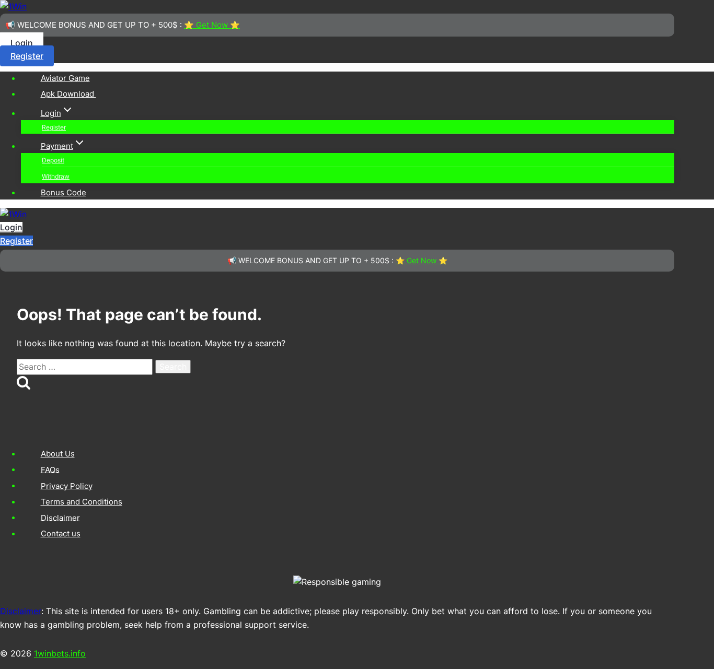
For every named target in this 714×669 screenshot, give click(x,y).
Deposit (53, 160)
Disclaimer (60, 517)
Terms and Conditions (81, 502)
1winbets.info (60, 653)
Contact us (60, 533)
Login (21, 43)
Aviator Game (65, 78)
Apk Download (68, 94)
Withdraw (56, 176)
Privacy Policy (67, 485)
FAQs (50, 469)
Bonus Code (63, 192)
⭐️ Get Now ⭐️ (212, 25)
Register (26, 56)
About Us (58, 454)
